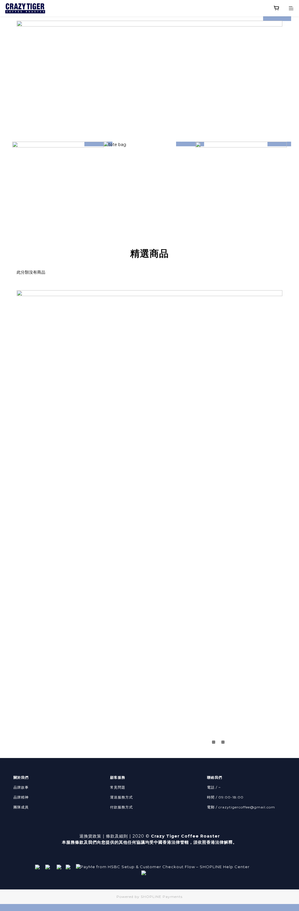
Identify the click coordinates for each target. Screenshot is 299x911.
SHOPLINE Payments (161, 896)
